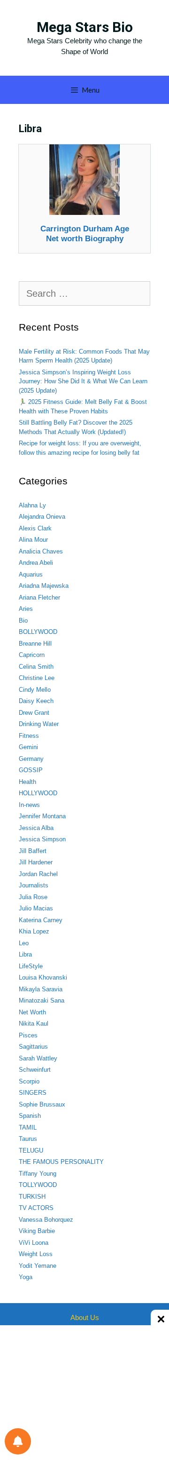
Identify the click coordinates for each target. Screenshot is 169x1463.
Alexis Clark (35, 528)
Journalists (33, 885)
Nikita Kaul (33, 1023)
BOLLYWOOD (38, 631)
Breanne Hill (35, 643)
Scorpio (29, 1081)
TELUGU (31, 1150)
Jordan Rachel (38, 874)
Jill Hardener (36, 862)
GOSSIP (31, 770)
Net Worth (32, 1012)
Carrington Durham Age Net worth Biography (84, 233)
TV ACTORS (36, 1207)
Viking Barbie (37, 1230)
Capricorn (32, 654)
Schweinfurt (35, 1069)
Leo (24, 943)
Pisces (28, 1035)
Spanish (30, 1115)
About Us (84, 1317)
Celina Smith (36, 666)
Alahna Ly (32, 505)
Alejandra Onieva (42, 516)
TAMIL (28, 1127)
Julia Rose (33, 897)
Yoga (25, 1277)
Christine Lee (36, 677)
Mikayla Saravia (40, 989)
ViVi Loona (33, 1242)
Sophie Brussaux (42, 1104)
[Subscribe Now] (18, 1441)
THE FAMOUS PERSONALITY (61, 1161)
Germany (31, 758)
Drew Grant (34, 712)
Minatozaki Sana (41, 1000)
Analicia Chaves (41, 551)
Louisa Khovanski (43, 977)
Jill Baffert (32, 850)
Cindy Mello (35, 689)
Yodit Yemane (37, 1265)
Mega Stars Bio (85, 27)
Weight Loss (36, 1253)
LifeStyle (31, 966)
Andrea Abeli (36, 562)
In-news (29, 804)
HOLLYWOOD (38, 793)
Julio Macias (36, 908)
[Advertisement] (84, 1393)
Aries (26, 608)
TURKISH (32, 1196)
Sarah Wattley (38, 1058)
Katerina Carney (40, 920)
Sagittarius (33, 1046)
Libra (25, 954)
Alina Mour (33, 539)
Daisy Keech (36, 700)
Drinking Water (39, 724)
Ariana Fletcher (39, 597)
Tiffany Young (37, 1173)
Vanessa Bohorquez (46, 1219)
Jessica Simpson (42, 839)
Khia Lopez (34, 931)
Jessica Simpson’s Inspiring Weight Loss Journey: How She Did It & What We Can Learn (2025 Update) (83, 381)
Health (27, 781)
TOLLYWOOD (38, 1184)
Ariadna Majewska (44, 585)
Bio (23, 620)
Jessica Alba (36, 827)
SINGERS (32, 1092)
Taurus (28, 1138)
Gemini (28, 747)
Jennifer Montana (42, 816)
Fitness (29, 735)
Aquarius (31, 574)
